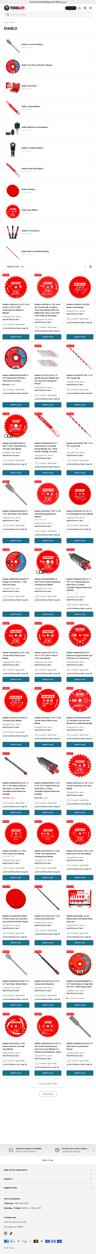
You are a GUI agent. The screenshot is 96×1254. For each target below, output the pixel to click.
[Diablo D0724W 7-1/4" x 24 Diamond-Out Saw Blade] (80, 833)
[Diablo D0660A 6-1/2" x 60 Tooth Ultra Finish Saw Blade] (16, 635)
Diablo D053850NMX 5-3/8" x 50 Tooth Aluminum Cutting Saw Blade (47, 582)
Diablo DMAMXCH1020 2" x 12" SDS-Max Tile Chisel (15, 512)
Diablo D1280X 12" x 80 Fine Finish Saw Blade (14, 852)
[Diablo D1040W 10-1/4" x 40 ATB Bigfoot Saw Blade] (80, 494)
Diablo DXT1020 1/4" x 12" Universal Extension (47, 917)
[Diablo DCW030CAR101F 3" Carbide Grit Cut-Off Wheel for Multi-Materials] (80, 700)
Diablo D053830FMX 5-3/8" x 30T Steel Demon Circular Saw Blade (14, 446)
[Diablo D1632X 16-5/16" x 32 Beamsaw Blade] (16, 700)
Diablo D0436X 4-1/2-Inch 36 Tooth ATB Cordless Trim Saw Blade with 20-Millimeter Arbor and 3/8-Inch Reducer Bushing (47, 310)
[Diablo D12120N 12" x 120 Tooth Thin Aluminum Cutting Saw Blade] (48, 833)
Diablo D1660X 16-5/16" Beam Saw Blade (78, 305)
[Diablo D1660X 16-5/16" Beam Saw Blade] (80, 287)
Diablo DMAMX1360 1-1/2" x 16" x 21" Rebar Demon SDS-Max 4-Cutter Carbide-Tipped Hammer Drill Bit (47, 788)
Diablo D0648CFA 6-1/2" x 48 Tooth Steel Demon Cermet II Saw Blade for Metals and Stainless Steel (47, 1047)
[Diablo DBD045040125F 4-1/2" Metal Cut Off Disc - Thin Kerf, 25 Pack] (16, 358)
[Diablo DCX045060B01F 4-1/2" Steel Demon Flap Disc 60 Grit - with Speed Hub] (80, 964)
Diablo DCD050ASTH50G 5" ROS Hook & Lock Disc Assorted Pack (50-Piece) (15, 919)
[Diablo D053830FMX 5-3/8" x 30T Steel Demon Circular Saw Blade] (16, 426)
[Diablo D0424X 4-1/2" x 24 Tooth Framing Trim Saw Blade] (80, 766)
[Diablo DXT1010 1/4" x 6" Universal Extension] (48, 964)
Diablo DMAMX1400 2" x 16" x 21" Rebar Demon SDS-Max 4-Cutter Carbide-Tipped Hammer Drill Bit (79, 584)
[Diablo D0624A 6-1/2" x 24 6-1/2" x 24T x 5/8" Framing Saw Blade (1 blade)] (16, 287)
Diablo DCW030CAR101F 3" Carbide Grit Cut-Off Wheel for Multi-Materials (79, 720)
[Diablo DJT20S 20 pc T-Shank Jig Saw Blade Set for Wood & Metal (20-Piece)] (48, 358)
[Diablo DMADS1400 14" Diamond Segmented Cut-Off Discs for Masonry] (80, 635)
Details (63, 2)
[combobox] (48, 14)
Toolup (11, 1248)
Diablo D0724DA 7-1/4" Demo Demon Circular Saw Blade (13, 1046)
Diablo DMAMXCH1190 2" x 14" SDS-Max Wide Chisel (15, 982)
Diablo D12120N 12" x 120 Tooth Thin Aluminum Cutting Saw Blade (47, 854)
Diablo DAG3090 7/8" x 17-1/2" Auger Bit (79, 444)
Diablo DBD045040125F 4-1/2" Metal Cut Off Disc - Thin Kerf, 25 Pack (15, 378)
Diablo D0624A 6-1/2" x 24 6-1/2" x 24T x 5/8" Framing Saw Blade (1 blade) (15, 308)
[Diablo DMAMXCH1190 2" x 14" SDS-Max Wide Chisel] (16, 964)
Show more (48, 1094)
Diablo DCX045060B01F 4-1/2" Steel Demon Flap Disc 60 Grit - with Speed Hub (79, 984)
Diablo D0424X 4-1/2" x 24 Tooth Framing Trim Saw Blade (79, 786)
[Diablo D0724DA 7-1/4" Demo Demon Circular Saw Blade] (16, 1026)
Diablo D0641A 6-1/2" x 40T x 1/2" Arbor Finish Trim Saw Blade (46, 655)
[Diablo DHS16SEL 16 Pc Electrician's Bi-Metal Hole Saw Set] (80, 899)
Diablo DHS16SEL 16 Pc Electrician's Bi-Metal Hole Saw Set (79, 919)
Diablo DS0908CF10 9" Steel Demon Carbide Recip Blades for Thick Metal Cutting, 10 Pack (46, 447)
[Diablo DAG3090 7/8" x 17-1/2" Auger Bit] (80, 426)
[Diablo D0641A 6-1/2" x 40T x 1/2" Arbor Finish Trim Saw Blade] (48, 635)
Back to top (48, 1160)
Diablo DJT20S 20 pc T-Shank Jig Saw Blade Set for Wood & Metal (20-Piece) (46, 379)
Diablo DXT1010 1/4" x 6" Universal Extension (46, 982)
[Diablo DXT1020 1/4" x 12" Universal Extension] (48, 899)
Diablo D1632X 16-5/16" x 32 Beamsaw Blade (15, 719)
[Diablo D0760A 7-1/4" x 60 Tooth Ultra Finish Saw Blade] (48, 700)
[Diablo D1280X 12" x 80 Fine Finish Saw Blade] (16, 833)
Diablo (12, 22)
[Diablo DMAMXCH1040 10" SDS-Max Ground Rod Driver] (80, 1026)
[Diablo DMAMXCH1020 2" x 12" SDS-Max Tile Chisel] (16, 494)
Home (6, 22)
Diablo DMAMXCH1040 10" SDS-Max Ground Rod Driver (79, 1046)
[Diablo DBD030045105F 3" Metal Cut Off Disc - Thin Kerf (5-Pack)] (16, 562)
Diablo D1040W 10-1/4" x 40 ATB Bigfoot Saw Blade (79, 512)
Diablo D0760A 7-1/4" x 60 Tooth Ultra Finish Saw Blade (47, 720)
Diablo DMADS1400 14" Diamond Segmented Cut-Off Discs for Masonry (79, 655)
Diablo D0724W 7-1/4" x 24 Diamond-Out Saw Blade (79, 852)
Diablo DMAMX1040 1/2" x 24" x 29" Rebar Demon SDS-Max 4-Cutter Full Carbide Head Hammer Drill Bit (15, 788)
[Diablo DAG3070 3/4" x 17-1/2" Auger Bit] (80, 358)
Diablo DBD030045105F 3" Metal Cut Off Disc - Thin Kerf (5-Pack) (15, 582)
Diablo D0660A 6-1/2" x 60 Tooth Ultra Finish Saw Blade (15, 655)
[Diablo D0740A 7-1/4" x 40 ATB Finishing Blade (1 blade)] (48, 494)
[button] (85, 8)
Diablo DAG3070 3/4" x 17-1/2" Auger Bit (79, 376)
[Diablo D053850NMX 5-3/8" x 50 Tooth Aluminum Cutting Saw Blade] (48, 562)
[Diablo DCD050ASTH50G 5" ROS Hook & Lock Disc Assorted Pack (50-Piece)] (16, 899)
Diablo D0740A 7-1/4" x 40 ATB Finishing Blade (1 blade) (47, 514)
